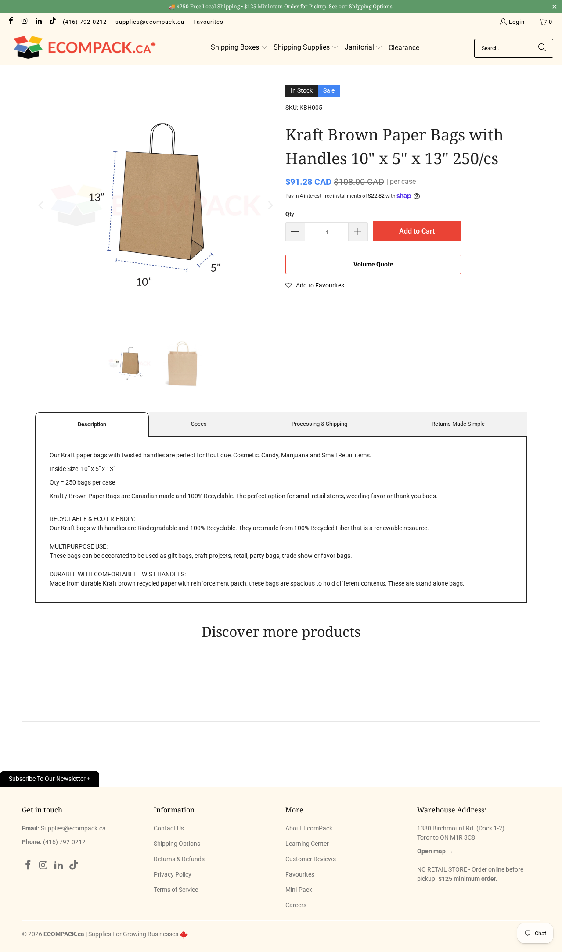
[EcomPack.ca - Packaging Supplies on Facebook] (10, 21)
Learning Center (307, 843)
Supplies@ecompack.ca (73, 828)
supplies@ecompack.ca (149, 21)
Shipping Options (177, 843)
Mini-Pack (298, 889)
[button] (239, 47)
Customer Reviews (310, 858)
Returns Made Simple (458, 423)
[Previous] (42, 205)
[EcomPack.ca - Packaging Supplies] (82, 48)
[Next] (270, 205)
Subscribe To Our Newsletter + (49, 778)
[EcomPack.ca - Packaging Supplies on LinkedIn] (38, 21)
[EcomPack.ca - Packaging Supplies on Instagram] (24, 21)
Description (92, 424)
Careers (295, 905)
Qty (289, 214)
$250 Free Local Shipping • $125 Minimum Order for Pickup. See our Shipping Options (281, 6)
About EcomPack (308, 828)
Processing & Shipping (319, 423)
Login (517, 21)
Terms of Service (176, 889)
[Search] (542, 48)
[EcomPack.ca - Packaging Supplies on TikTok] (52, 21)
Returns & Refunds (179, 858)
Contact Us (169, 828)
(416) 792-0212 (85, 21)
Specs (199, 423)
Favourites (208, 21)
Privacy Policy (172, 874)
